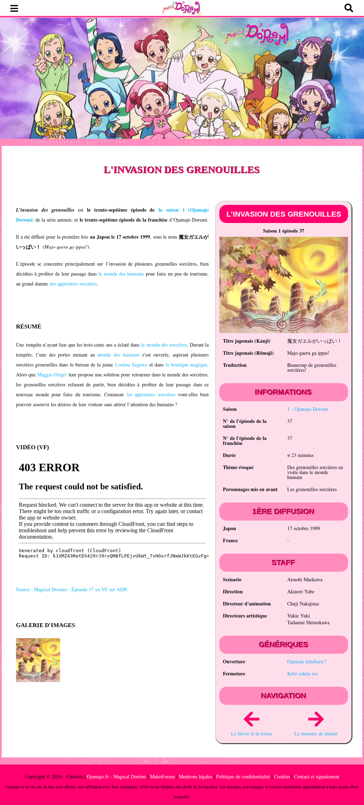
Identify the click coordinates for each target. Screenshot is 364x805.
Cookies (282, 776)
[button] (14, 8)
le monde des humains (121, 273)
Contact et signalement (316, 776)
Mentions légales (195, 776)
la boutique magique (186, 364)
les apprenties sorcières (151, 394)
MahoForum (162, 776)
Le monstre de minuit (316, 733)
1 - (307, 409)
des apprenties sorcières (73, 283)
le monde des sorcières (164, 344)
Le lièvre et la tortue (251, 733)
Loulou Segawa (131, 364)
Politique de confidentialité (243, 776)
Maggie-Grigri (51, 374)
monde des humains (118, 354)
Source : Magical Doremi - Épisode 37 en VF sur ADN (71, 589)
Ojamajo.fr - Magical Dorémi (116, 776)
